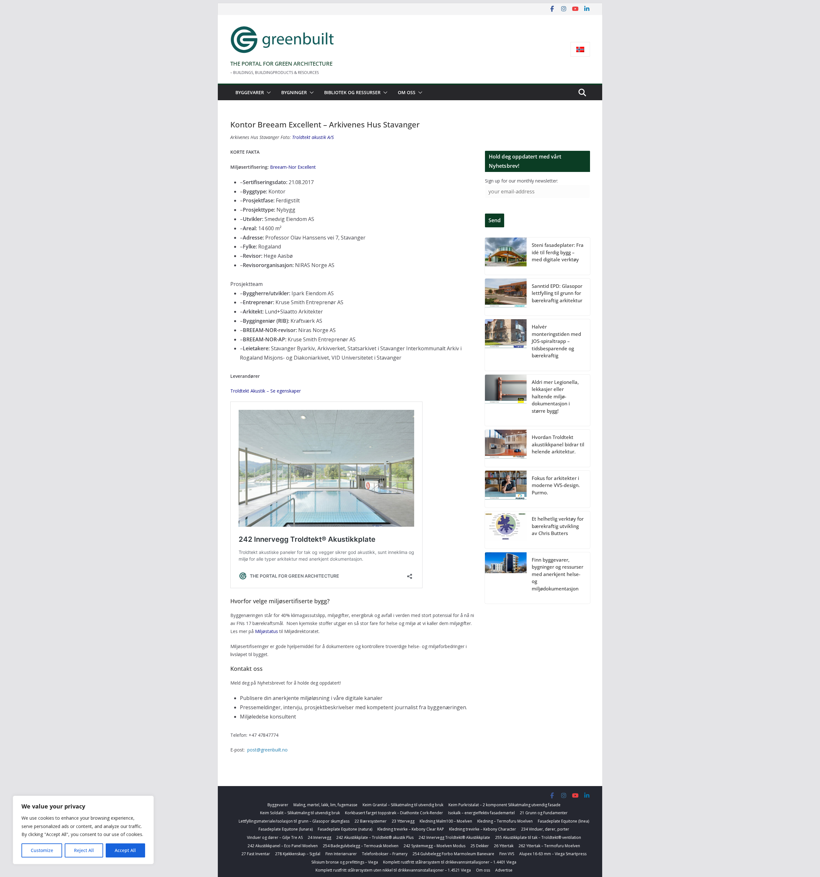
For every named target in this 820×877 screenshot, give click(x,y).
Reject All (84, 850)
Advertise (503, 870)
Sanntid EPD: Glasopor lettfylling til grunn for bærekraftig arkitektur (557, 293)
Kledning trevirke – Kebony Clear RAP (410, 829)
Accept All (125, 850)
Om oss (406, 92)
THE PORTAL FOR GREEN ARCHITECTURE (281, 63)
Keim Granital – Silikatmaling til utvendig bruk (403, 805)
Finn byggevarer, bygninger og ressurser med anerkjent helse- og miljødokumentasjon (557, 574)
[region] (83, 830)
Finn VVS (506, 854)
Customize (42, 850)
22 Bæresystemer (371, 821)
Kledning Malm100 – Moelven (446, 821)
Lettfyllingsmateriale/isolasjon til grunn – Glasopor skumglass (294, 821)
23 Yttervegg (403, 821)
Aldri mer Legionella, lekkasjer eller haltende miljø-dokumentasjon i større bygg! (555, 396)
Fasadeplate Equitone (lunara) (285, 829)
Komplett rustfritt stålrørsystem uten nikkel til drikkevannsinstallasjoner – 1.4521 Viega (393, 870)
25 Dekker (480, 846)
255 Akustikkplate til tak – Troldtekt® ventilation (538, 837)
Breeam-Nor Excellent (293, 167)
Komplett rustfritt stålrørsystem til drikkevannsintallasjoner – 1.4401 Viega (449, 862)
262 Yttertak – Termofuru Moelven (549, 846)
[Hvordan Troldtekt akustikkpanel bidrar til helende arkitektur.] (506, 448)
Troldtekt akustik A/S (313, 137)
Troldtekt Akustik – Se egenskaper (265, 391)
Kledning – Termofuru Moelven (505, 821)
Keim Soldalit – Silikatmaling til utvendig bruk (300, 813)
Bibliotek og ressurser (352, 92)
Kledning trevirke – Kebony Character (482, 829)
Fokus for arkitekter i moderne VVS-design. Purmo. (556, 485)
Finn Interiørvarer (341, 854)
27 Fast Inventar (256, 854)
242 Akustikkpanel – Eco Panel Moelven (283, 846)
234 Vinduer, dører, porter (545, 829)
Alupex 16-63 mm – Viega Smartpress (552, 854)
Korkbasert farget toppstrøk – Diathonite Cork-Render (394, 813)
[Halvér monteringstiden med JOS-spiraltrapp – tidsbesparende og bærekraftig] (506, 345)
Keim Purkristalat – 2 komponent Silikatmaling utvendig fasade (504, 805)
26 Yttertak (503, 846)
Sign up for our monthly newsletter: (521, 181)
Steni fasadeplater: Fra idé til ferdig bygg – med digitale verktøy (558, 252)
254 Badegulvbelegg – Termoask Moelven (360, 846)
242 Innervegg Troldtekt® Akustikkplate (454, 837)
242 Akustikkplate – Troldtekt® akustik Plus (375, 837)
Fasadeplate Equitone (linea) (563, 821)
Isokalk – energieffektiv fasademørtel (481, 813)
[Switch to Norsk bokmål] (580, 49)
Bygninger (294, 92)
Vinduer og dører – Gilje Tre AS (275, 837)
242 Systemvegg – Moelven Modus (434, 846)
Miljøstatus (266, 631)
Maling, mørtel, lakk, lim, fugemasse (325, 805)
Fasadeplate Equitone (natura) (345, 829)
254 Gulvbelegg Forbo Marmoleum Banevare (453, 854)
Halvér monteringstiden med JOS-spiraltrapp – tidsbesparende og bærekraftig (556, 341)
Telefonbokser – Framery (384, 854)
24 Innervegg (319, 837)
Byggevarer (249, 92)
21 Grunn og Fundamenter (544, 813)
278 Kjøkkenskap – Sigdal (297, 854)
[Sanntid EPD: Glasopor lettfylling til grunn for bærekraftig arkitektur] (506, 297)
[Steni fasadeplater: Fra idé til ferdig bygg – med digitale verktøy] (506, 256)
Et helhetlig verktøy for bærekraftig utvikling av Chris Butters (558, 526)
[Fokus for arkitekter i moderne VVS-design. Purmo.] (506, 489)
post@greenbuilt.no (267, 750)
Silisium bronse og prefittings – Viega (344, 862)
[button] (267, 92)
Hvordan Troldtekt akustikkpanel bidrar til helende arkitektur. (558, 444)
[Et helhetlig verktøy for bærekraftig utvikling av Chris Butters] (506, 529)
